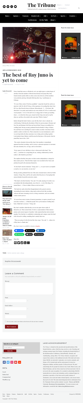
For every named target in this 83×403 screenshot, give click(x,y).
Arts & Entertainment (10, 70)
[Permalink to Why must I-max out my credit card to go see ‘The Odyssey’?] (7, 193)
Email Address (8, 305)
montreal (14, 253)
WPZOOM (77, 394)
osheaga (22, 253)
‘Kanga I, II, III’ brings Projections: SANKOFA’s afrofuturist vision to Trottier (7, 221)
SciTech (53, 16)
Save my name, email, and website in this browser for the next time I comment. (25, 321)
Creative (72, 16)
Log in (4, 372)
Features (25, 16)
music (18, 253)
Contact (67, 5)
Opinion (15, 16)
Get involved (62, 8)
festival (9, 253)
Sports (63, 16)
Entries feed (6, 374)
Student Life (35, 16)
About (59, 5)
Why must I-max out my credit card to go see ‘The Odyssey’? (7, 201)
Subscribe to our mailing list (11, 344)
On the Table (43, 20)
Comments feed (6, 377)
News (7, 16)
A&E (45, 16)
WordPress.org (6, 379)
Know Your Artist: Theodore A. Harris (7, 239)
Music (19, 70)
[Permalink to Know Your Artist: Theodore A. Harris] (7, 233)
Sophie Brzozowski (8, 84)
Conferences (32, 20)
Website (7, 313)
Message (7, 281)
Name (6, 297)
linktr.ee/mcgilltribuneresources (66, 386)
